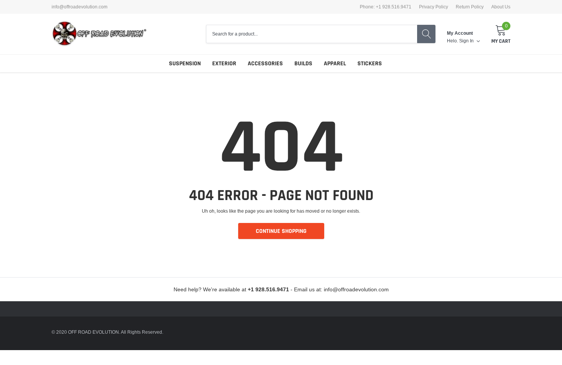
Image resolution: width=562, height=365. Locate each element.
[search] (426, 34)
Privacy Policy (433, 7)
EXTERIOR (224, 64)
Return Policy (470, 7)
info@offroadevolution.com (79, 7)
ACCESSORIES (265, 64)
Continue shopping (281, 231)
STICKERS (369, 64)
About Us (500, 7)
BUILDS (303, 64)
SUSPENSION (185, 64)
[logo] (99, 34)
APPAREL (335, 64)
